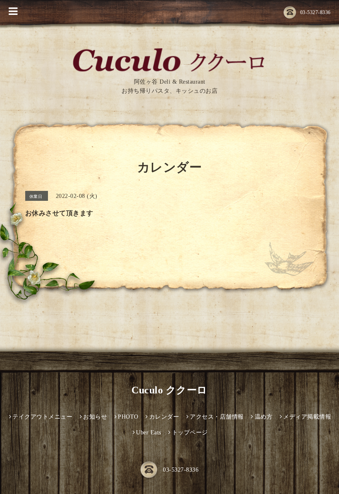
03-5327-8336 (315, 12)
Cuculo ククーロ (169, 390)
